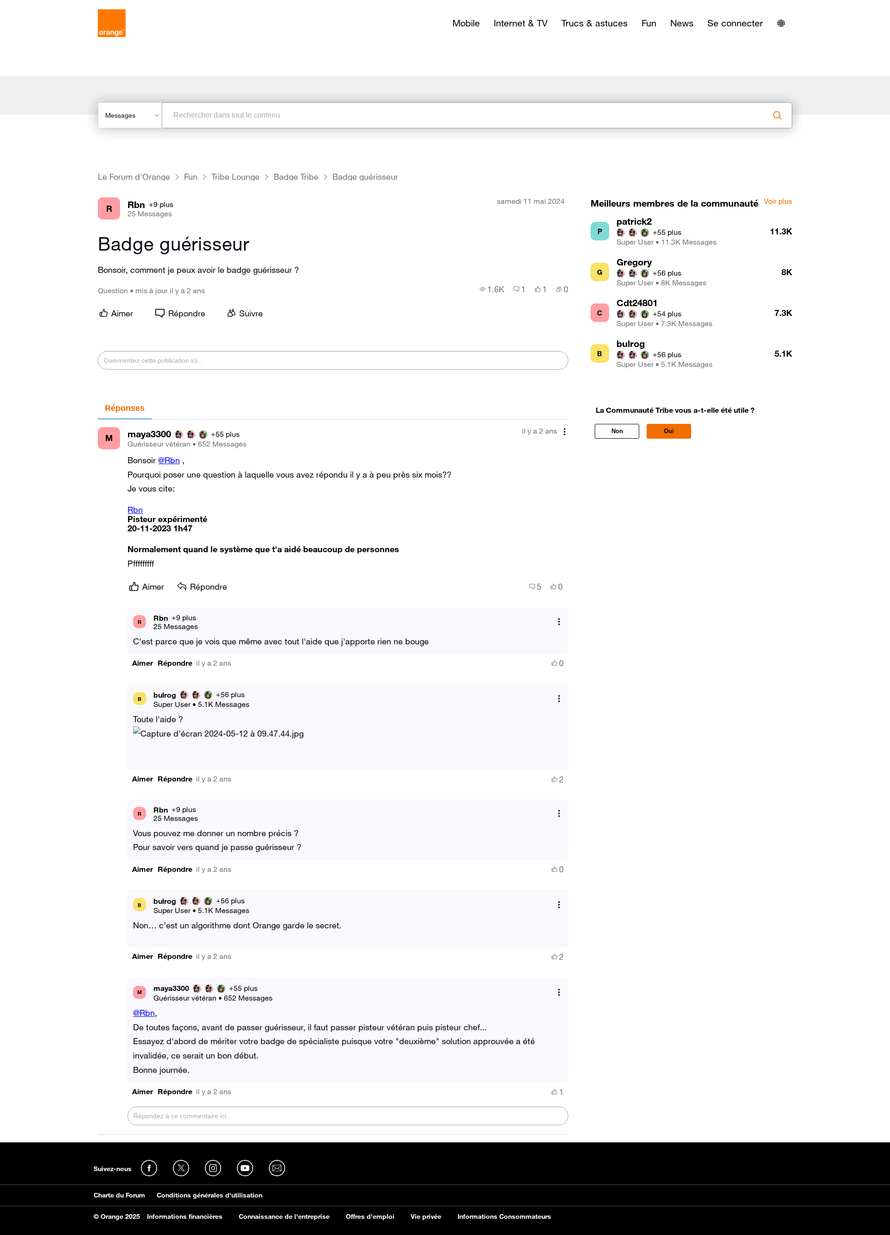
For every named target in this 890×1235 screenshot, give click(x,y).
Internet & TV (520, 23)
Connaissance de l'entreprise (284, 1216)
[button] (142, 663)
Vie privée (426, 1216)
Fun (649, 23)
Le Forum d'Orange (134, 177)
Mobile (466, 23)
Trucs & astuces (594, 23)
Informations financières (184, 1216)
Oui (669, 431)
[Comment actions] (564, 432)
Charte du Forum (119, 1195)
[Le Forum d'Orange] (112, 23)
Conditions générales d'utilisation (209, 1195)
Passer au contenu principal (49, 7)
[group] (492, 289)
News (681, 23)
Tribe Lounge (235, 177)
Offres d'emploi (370, 1216)
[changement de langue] (781, 23)
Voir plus (778, 201)
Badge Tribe (295, 177)
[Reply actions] (559, 622)
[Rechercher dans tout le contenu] (777, 115)
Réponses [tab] (125, 408)
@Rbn (169, 460)
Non (617, 431)
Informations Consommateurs (504, 1216)
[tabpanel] (333, 777)
